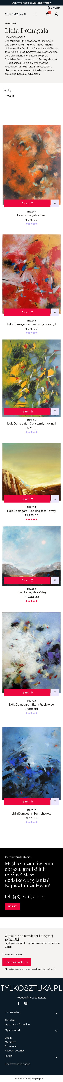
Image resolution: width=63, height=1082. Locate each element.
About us (10, 1020)
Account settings (14, 1050)
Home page (10, 23)
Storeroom (11, 1046)
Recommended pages (17, 1064)
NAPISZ (12, 906)
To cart (25, 203)
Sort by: (7, 90)
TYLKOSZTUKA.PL (31, 987)
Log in (8, 1037)
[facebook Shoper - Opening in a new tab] (18, 1003)
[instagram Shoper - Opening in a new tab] (26, 1003)
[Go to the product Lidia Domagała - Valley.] (31, 556)
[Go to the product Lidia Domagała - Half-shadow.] (31, 763)
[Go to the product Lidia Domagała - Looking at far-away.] (31, 471)
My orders (10, 1042)
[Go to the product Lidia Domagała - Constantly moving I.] (31, 378)
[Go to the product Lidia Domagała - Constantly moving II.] (31, 274)
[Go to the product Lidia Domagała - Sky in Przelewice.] (31, 653)
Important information (17, 1024)
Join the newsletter (17, 962)
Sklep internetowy (28, 1078)
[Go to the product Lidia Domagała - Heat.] (31, 165)
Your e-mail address (12, 954)
